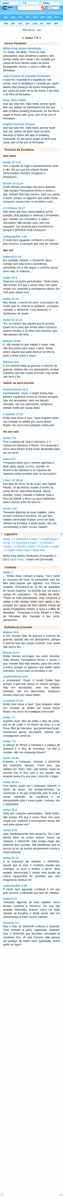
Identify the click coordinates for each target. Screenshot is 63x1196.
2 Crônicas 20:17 (14, 208)
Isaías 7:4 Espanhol (15, 542)
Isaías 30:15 (11, 782)
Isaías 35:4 (10, 277)
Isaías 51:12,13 (12, 319)
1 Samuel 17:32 (13, 414)
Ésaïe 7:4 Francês (41, 542)
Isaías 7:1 (9, 717)
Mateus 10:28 (11, 341)
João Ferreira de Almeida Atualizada (26, 76)
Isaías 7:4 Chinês (38, 546)
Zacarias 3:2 (11, 922)
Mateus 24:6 (11, 362)
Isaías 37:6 (10, 830)
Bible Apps (23, 550)
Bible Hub (39, 550)
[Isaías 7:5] (59, 540)
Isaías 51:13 (11, 857)
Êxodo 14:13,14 (13, 183)
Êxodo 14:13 (11, 652)
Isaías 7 (8, 572)
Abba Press (17, 559)
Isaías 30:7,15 (12, 162)
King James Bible (14, 100)
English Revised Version (19, 124)
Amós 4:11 (10, 508)
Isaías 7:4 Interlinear (15, 539)
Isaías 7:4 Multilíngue (43, 539)
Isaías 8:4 (9, 459)
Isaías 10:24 (11, 758)
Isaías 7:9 (9, 741)
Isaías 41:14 (11, 298)
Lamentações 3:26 (15, 236)
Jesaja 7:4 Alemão (14, 546)
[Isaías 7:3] (4, 540)
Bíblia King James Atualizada (22, 48)
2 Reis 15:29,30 (13, 480)
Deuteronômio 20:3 (15, 389)
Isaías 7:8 (9, 438)
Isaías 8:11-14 (12, 256)
